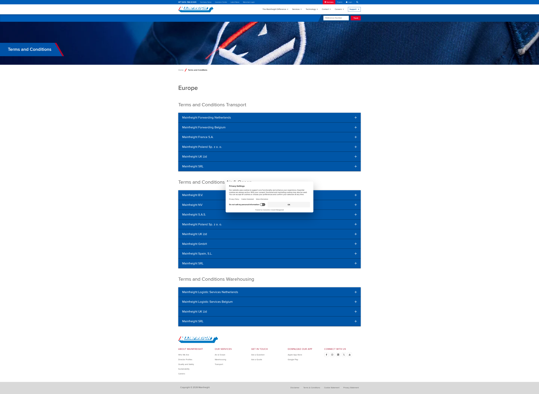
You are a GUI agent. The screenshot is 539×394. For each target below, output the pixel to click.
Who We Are (183, 355)
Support (353, 9)
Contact (325, 9)
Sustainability (183, 369)
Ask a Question (258, 355)
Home (180, 70)
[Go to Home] (198, 342)
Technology (311, 9)
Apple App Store (295, 355)
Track (355, 18)
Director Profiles (185, 359)
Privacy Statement (351, 387)
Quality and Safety (186, 364)
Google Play (293, 359)
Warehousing (220, 359)
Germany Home (206, 2)
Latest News (234, 2)
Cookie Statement (331, 387)
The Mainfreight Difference (274, 9)
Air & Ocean (220, 355)
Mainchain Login (249, 2)
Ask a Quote (256, 359)
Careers (338, 9)
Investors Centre (221, 2)
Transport (219, 364)
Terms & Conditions (311, 387)
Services (296, 9)
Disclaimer (294, 387)
